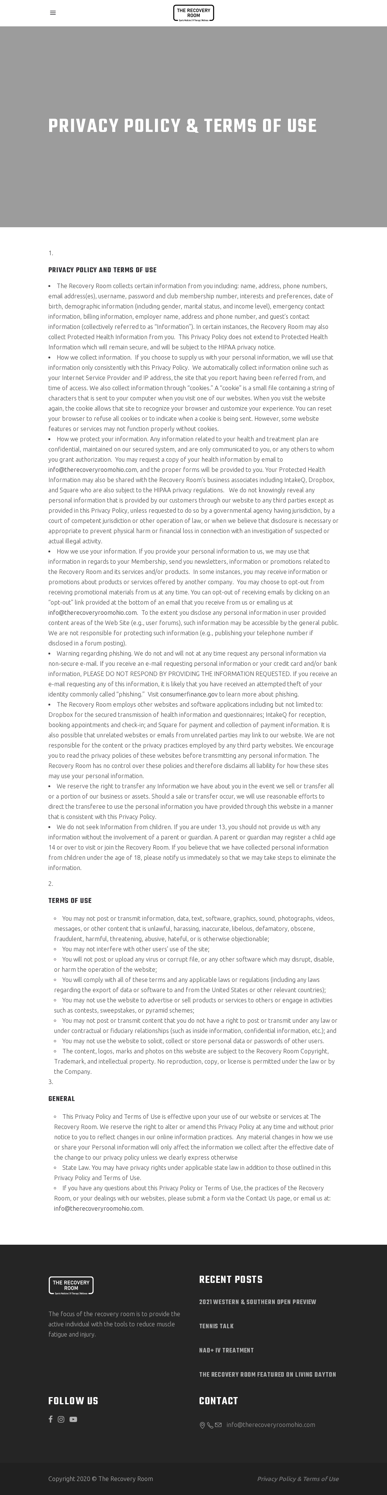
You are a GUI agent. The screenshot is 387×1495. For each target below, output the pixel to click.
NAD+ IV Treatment (226, 1351)
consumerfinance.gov (189, 694)
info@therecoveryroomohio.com (92, 469)
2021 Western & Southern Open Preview (258, 1302)
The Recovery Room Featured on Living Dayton (267, 1375)
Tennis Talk (216, 1327)
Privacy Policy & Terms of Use (298, 1478)
